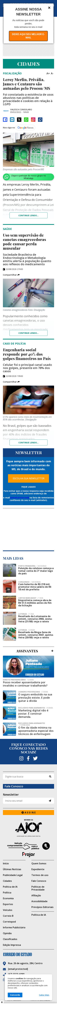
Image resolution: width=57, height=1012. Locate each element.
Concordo (15, 995)
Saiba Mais (44, 995)
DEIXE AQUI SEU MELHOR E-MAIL (28, 36)
